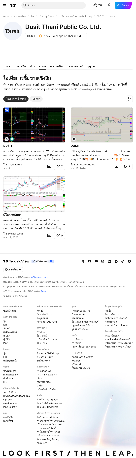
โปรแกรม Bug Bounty (48, 439)
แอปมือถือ (8, 417)
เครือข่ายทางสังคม (81, 310)
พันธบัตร (7, 328)
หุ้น (4, 321)
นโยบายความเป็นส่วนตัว (49, 424)
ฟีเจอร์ (40, 310)
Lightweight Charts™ (116, 318)
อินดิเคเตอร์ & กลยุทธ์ (82, 356)
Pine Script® (10, 406)
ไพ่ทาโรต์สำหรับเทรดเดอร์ (50, 403)
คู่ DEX (6, 339)
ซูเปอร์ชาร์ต (9, 310)
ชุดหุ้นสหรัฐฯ (43, 360)
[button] (129, 99)
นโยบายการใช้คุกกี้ (46, 428)
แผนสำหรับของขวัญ (47, 321)
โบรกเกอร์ (42, 335)
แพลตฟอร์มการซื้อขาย (116, 325)
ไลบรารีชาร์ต (112, 314)
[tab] (16, 99)
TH (100, 5)
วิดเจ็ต (108, 310)
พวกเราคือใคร (44, 370)
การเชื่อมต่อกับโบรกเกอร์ (117, 339)
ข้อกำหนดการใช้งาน (47, 417)
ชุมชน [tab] (42, 66)
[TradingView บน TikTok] (122, 261)
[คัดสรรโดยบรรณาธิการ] (7, 110)
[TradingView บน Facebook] (89, 261)
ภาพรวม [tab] (8, 66)
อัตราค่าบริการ (44, 314)
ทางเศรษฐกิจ (9, 370)
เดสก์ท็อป (8, 420)
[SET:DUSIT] (7, 139)
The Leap (42, 343)
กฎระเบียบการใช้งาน (82, 325)
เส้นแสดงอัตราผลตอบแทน (16, 395)
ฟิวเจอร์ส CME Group (48, 353)
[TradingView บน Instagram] (103, 261)
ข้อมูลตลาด (42, 318)
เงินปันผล (8, 378)
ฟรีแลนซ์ (76, 364)
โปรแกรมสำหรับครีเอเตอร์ (85, 321)
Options (7, 399)
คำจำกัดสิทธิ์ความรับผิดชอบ (51, 420)
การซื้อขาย (77, 339)
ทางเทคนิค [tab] (56, 66)
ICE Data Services (39, 277)
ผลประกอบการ (10, 374)
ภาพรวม (41, 332)
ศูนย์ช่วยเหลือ (44, 381)
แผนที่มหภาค (10, 403)
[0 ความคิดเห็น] (49, 166)
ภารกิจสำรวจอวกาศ (47, 374)
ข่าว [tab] (32, 66)
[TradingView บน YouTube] (96, 261)
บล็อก (39, 378)
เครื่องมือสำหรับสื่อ (46, 389)
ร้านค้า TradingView (47, 399)
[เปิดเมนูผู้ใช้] (4, 5)
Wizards (76, 360)
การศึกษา (76, 343)
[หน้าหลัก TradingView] (13, 5)
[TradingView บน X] (83, 261)
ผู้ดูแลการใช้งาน (80, 329)
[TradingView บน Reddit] (129, 261)
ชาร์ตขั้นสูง (111, 321)
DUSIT (7, 145)
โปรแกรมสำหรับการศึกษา (118, 346)
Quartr (44, 291)
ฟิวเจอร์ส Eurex (45, 356)
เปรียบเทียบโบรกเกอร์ (48, 339)
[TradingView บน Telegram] (116, 261)
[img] (80, 35)
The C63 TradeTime (47, 406)
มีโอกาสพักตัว (12, 215)
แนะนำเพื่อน (78, 318)
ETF (5, 324)
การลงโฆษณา (112, 335)
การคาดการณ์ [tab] (75, 66)
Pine (5, 343)
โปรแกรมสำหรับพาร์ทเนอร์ (119, 343)
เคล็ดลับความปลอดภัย (48, 435)
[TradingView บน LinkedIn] (109, 261)
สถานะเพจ (42, 442)
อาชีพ (39, 385)
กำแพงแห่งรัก (78, 314)
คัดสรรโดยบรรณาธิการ (84, 346)
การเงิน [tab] (21, 66)
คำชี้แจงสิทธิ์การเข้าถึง (48, 431)
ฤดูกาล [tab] (91, 66)
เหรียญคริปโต (10, 332)
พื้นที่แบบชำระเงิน (81, 367)
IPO (5, 381)
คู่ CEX (6, 335)
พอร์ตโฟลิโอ (9, 392)
